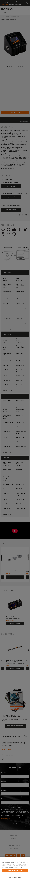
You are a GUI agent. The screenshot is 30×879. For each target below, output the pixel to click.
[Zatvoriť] (26, 858)
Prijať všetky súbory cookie (15, 870)
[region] (15, 868)
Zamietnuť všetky (15, 874)
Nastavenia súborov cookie (15, 877)
